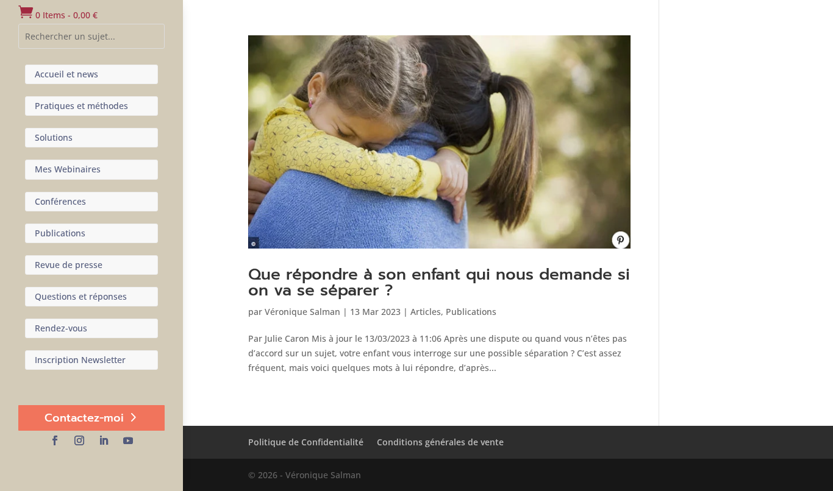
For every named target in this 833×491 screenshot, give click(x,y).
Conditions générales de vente (440, 442)
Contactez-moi (84, 417)
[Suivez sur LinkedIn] (103, 440)
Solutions (54, 137)
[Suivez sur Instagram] (79, 440)
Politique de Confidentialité (305, 442)
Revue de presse (68, 264)
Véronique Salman (302, 311)
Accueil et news (66, 74)
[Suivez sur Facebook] (55, 440)
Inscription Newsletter (80, 360)
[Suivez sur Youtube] (128, 440)
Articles (425, 311)
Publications (60, 233)
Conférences (60, 201)
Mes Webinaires (68, 169)
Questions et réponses (81, 296)
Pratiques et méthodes (81, 105)
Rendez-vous (61, 328)
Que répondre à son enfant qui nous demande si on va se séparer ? (439, 282)
